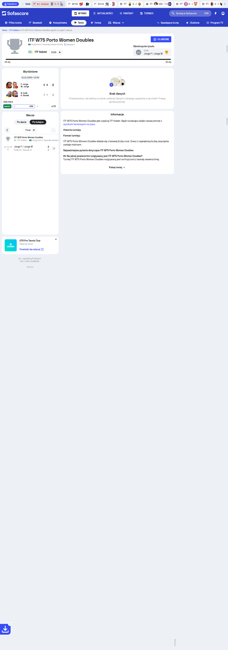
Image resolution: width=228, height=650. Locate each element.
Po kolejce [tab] (38, 122)
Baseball (37, 22)
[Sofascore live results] (15, 13)
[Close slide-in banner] (10, 624)
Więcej (114, 22)
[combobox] (56, 52)
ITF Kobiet (14, 30)
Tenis (81, 22)
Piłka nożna (15, 22)
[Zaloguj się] (223, 13)
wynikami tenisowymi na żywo (79, 124)
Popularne (12, 4)
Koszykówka (60, 22)
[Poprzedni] (23, 4)
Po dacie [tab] (21, 122)
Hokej (98, 22)
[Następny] (224, 4)
